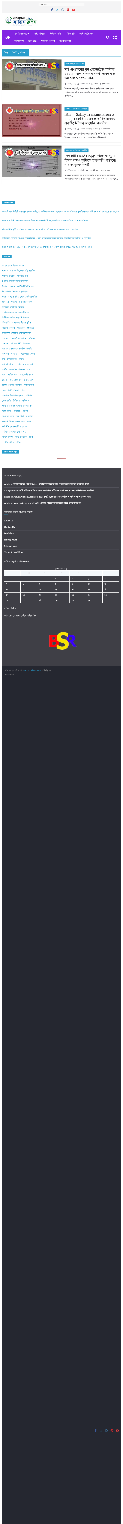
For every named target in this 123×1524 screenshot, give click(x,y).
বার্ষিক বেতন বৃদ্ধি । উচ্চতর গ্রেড (75, 64)
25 (105, 595)
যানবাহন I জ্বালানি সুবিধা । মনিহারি (17, 395)
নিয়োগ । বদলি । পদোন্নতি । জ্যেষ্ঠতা (18, 328)
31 (89, 600)
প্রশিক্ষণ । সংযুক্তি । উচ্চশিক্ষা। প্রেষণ (18, 354)
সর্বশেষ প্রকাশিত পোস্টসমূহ (14, 432)
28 (40, 600)
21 (40, 595)
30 (73, 600)
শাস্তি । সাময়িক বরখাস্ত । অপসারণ (17, 406)
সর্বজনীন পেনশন (48, 41)
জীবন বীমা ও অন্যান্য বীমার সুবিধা (16, 323)
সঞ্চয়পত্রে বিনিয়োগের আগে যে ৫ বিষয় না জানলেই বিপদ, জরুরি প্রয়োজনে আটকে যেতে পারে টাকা (45, 221)
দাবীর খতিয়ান (39, 34)
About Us (8, 521)
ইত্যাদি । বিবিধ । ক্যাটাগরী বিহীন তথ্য (18, 286)
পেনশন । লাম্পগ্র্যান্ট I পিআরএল (16, 344)
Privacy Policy (10, 540)
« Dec (6, 608)
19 (7, 595)
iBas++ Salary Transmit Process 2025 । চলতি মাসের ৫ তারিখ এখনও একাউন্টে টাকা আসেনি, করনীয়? (90, 119)
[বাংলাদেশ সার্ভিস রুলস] (7, 37)
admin (82, 84)
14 (40, 589)
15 (56, 589)
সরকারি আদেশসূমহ (21, 34)
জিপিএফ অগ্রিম (56, 34)
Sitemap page (10, 546)
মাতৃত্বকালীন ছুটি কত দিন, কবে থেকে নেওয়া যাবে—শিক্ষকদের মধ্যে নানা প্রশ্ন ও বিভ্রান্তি (40, 229)
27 (23, 600)
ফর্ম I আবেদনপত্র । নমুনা (13, 359)
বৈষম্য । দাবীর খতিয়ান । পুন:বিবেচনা (18, 385)
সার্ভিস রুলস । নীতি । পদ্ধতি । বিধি (17, 437)
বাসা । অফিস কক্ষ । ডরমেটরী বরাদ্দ (17, 375)
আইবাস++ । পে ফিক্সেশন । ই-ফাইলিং (76, 109)
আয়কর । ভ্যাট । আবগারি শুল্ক (15, 276)
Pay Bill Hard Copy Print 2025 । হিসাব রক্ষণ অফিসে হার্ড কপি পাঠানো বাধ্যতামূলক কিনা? (90, 161)
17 (89, 589)
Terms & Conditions (13, 552)
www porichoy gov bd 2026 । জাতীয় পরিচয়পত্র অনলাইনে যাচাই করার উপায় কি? (47, 503)
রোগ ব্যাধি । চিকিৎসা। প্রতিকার (15, 401)
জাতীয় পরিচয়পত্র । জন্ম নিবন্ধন (15, 312)
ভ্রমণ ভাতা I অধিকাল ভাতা (13, 390)
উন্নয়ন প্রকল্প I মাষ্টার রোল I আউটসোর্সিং (19, 297)
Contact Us (9, 527)
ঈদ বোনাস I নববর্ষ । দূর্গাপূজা (15, 292)
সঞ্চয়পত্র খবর (65, 41)
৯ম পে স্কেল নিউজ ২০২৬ (13, 266)
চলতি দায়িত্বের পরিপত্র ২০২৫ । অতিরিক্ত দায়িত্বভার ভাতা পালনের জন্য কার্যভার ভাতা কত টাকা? (51, 484)
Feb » (13, 608)
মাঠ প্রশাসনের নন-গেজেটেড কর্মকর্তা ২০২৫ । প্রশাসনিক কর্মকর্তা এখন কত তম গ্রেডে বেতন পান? (89, 74)
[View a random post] (115, 37)
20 (23, 595)
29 (56, 600)
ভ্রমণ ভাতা (32, 41)
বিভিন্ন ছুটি (71, 34)
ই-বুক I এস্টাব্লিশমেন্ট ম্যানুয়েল (15, 281)
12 (7, 589)
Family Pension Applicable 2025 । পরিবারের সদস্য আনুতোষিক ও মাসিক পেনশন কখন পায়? (52, 497)
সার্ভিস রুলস (19, 41)
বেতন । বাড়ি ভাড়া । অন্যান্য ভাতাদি (17, 380)
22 (56, 595)
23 (73, 595)
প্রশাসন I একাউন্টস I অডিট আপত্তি (17, 349)
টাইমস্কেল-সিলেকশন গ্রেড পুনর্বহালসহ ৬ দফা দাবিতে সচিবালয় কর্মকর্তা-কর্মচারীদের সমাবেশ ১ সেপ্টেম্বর (46, 238)
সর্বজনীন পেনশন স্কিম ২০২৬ (14, 427)
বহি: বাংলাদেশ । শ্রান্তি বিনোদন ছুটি (17, 364)
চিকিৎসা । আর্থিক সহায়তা (13, 307)
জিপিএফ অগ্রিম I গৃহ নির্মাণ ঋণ (15, 318)
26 (7, 600)
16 (73, 589)
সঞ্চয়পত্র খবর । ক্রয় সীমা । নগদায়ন (17, 416)
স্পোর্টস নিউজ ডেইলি (11, 442)
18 (105, 589)
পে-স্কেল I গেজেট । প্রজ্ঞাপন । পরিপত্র (18, 338)
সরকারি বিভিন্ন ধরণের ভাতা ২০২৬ (16, 422)
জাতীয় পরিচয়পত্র (86, 34)
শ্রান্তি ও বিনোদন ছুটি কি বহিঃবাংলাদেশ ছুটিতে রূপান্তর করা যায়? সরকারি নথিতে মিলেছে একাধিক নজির (47, 247)
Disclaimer (9, 533)
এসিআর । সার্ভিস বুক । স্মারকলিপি (17, 302)
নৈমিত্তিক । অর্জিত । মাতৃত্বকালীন (16, 333)
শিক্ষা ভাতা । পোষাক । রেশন (15, 411)
